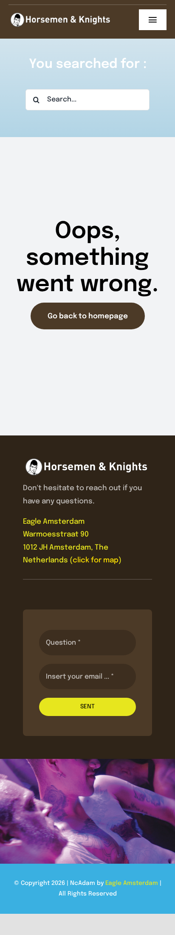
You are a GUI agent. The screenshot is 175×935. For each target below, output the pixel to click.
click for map (96, 560)
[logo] (60, 16)
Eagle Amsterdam (131, 883)
